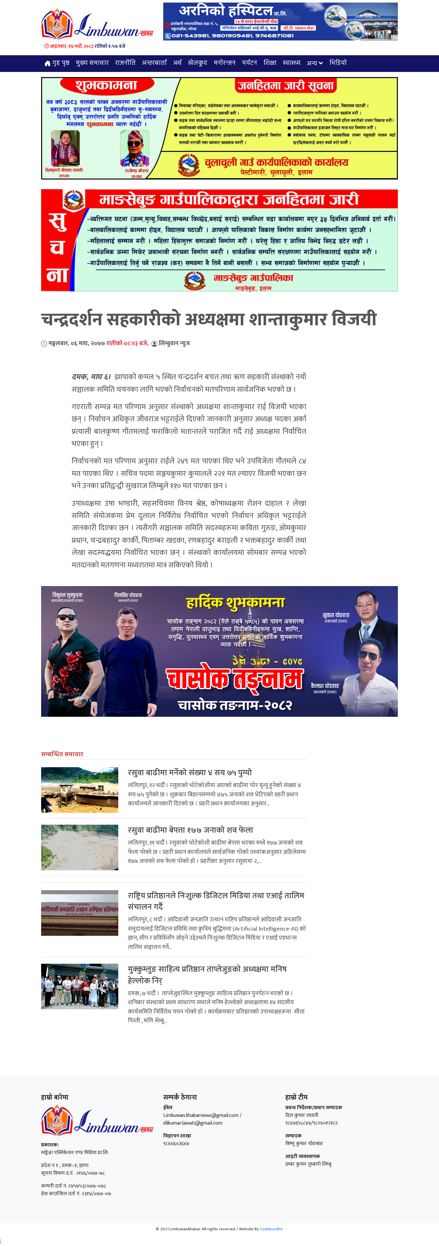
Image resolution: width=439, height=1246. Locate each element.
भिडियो (338, 63)
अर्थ (177, 63)
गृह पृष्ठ (60, 63)
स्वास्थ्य (291, 63)
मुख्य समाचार (92, 63)
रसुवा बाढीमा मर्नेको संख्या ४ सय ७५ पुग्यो (190, 772)
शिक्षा (270, 63)
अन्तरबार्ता (154, 63)
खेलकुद (197, 63)
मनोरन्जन (225, 63)
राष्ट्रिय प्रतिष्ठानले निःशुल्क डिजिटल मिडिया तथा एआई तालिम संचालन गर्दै (216, 901)
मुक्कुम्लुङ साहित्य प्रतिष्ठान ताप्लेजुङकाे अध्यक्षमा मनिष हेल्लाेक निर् (207, 975)
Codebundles (271, 1229)
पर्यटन (249, 63)
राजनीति (125, 63)
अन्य (312, 64)
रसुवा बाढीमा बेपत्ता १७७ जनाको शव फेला (190, 830)
